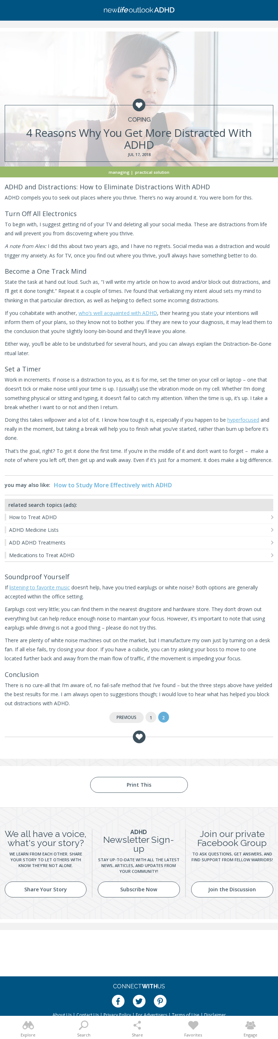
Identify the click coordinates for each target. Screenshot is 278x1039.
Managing (119, 172)
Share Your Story (45, 889)
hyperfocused (243, 419)
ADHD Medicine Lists (34, 529)
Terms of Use (185, 1015)
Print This (139, 784)
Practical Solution (152, 172)
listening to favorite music (39, 587)
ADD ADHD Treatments (37, 542)
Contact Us (87, 1015)
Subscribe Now (138, 889)
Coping (139, 119)
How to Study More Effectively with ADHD (113, 485)
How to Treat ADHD (33, 517)
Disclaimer (215, 1015)
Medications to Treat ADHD (42, 555)
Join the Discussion (232, 889)
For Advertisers (151, 1015)
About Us (62, 1015)
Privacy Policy (117, 1015)
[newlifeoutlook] (139, 10)
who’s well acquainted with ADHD (118, 313)
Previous (126, 717)
